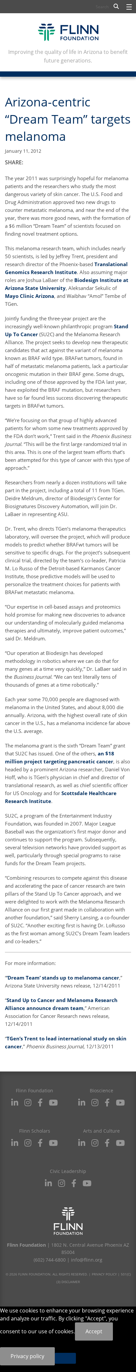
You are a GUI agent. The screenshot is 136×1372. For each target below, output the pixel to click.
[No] (65, 1358)
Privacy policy (27, 1356)
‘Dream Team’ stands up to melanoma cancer (63, 977)
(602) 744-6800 (50, 1260)
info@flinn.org (86, 1260)
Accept (93, 1331)
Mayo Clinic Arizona (29, 296)
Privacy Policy (104, 1274)
